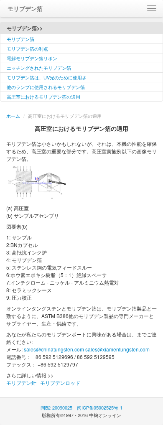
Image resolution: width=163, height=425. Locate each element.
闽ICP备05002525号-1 (99, 407)
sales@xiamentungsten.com (117, 349)
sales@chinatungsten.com (54, 349)
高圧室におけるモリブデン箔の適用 (43, 96)
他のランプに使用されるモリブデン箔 (46, 87)
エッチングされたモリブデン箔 (39, 67)
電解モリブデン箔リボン (32, 58)
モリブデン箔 (20, 39)
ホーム (13, 115)
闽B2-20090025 (56, 407)
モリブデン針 (21, 382)
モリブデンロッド (60, 382)
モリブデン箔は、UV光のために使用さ (47, 77)
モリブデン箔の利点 (27, 48)
